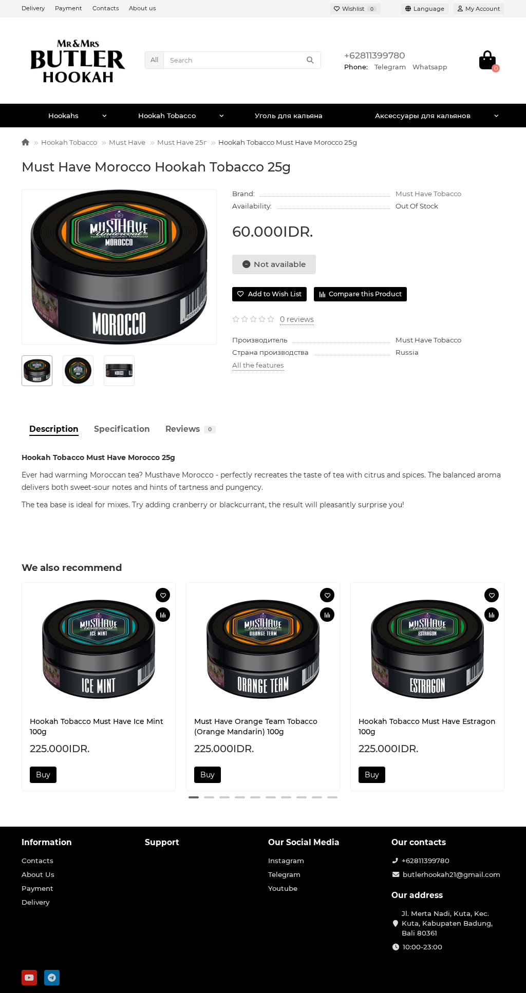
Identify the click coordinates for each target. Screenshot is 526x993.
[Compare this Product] (163, 614)
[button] (194, 797)
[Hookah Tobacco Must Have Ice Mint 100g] (98, 649)
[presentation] (22, 685)
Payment (68, 8)
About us (142, 8)
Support (162, 842)
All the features (258, 365)
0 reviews (297, 319)
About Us (38, 874)
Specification (122, 429)
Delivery (33, 8)
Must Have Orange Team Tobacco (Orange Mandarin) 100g (255, 726)
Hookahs (63, 115)
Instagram (286, 860)
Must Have (127, 142)
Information (47, 842)
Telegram (284, 874)
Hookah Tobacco (167, 115)
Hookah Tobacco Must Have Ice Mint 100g (96, 726)
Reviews (188, 429)
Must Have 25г (181, 142)
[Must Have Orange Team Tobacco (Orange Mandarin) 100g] (263, 649)
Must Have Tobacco (428, 193)
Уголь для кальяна (289, 115)
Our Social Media (304, 842)
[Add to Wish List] (163, 595)
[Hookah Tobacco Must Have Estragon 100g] (427, 649)
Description (54, 429)
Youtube (282, 888)
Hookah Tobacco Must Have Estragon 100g (427, 726)
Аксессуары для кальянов (423, 115)
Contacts (105, 8)
